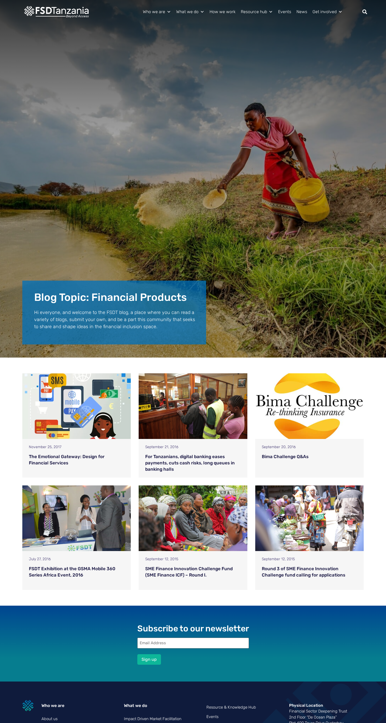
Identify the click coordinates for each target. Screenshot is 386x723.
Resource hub (254, 11)
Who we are (154, 11)
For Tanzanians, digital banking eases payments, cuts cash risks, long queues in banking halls (190, 463)
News (301, 11)
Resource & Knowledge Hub (231, 707)
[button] (364, 12)
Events (284, 11)
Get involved (324, 11)
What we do (187, 11)
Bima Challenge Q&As (285, 456)
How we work (223, 11)
